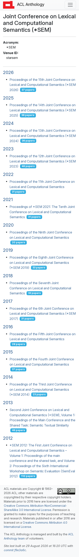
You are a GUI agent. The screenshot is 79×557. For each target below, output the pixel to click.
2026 (8, 72)
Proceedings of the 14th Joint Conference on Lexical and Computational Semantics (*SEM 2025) (43, 110)
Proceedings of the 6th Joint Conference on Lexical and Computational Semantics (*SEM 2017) (43, 313)
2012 (8, 438)
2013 (8, 402)
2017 (8, 301)
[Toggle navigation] (70, 5)
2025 (8, 98)
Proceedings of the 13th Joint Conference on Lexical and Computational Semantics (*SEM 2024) (43, 135)
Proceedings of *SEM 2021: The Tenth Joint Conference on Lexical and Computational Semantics (42, 212)
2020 (8, 225)
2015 (8, 352)
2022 (8, 174)
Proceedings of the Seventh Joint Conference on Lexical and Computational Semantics (40, 288)
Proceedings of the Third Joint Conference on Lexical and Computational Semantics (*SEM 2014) (41, 389)
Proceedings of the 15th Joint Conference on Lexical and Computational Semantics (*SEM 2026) (43, 84)
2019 (8, 250)
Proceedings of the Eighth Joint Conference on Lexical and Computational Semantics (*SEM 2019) (42, 262)
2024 (8, 123)
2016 (8, 326)
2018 (8, 275)
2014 (8, 377)
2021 (8, 199)
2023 (8, 148)
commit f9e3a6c (15, 550)
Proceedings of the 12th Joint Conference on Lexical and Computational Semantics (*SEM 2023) (43, 161)
